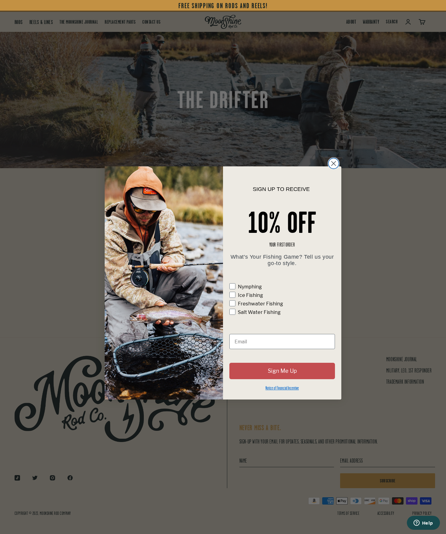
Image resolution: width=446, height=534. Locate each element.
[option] (223, 6)
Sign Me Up (282, 371)
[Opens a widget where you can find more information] (423, 523)
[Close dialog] (333, 163)
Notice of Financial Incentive (282, 387)
